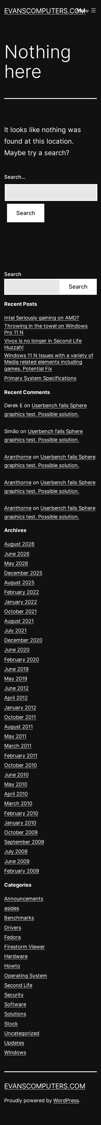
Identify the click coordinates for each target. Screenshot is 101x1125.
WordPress (66, 1100)
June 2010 (16, 775)
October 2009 (21, 832)
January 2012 (20, 707)
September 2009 (24, 842)
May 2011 (15, 736)
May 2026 (16, 563)
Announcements (23, 899)
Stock (11, 1024)
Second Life (18, 985)
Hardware (15, 956)
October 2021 (20, 611)
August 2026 (19, 544)
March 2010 (18, 803)
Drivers (12, 928)
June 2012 (16, 688)
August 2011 (18, 727)
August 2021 (19, 621)
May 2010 (15, 784)
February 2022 (21, 592)
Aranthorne (17, 457)
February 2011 (20, 756)
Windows (15, 1052)
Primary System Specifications (40, 378)
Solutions (15, 1014)
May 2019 (15, 679)
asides (11, 908)
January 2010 (20, 823)
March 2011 (17, 746)
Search (12, 274)
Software (15, 1004)
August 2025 (19, 582)
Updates (14, 1043)
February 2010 (21, 813)
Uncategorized (21, 1033)
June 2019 (16, 669)
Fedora (12, 937)
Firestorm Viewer (24, 947)
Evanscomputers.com (44, 11)
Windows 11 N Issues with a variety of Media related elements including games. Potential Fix (48, 362)
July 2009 (15, 851)
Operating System (25, 976)
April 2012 (16, 698)
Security (14, 995)
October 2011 (20, 717)
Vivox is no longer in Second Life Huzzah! (43, 344)
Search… (15, 177)
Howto (12, 966)
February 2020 (21, 659)
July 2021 (15, 630)
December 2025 (23, 573)
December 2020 (23, 640)
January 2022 (20, 602)
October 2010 (20, 765)
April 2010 (16, 794)
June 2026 (16, 554)
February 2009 (21, 871)
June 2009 (16, 861)
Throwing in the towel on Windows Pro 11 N (46, 329)
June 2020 (16, 650)
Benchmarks (19, 918)
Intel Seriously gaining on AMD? (41, 318)
